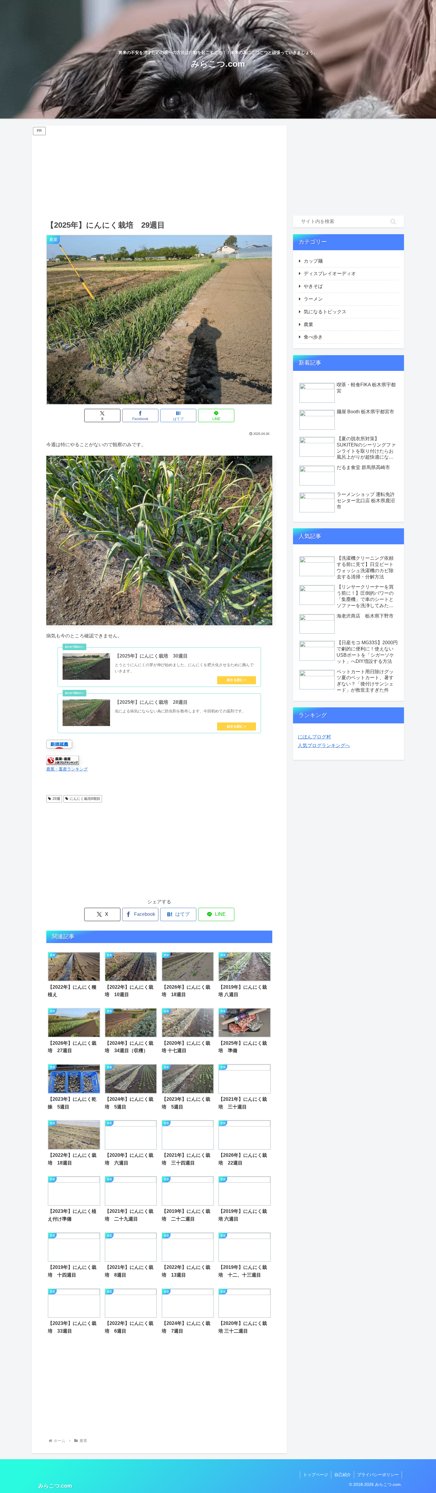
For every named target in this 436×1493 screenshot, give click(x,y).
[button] (393, 221)
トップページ (315, 1474)
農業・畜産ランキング (67, 769)
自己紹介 (342, 1474)
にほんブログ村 (314, 736)
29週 (56, 799)
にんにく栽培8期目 (85, 799)
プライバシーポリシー (378, 1474)
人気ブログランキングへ (324, 745)
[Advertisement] (159, 172)
